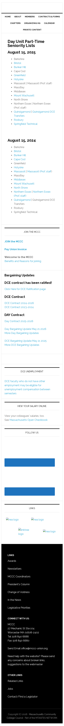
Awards (12, 560)
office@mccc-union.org (34, 648)
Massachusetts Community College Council (32, 6)
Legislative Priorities (19, 607)
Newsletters (14, 568)
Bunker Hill (20, 67)
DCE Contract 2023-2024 (19, 307)
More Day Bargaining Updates (22, 333)
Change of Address (19, 592)
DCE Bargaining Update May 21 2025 (26, 340)
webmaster (36, 664)
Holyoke (18, 79)
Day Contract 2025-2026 (19, 321)
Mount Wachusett (24, 95)
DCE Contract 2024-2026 (19, 303)
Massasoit (19, 171)
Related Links (15, 681)
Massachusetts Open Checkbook (28, 419)
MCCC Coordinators (19, 576)
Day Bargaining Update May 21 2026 (25, 329)
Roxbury (18, 119)
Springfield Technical (25, 123)
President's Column (19, 584)
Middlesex (19, 179)
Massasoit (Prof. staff (39, 171)
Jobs (10, 688)
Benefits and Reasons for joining (23, 261)
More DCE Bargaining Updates (22, 344)
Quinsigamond (22, 111)
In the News (14, 599)
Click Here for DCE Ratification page (25, 289)
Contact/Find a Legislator (23, 696)
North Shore (21, 187)
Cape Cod (19, 159)
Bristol (17, 63)
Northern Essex (22, 191)
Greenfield (19, 75)
